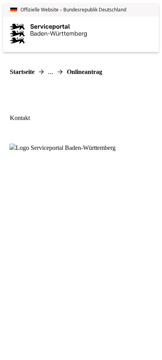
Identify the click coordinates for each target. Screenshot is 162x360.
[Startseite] (48, 34)
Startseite (22, 71)
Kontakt (20, 117)
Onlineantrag (84, 71)
